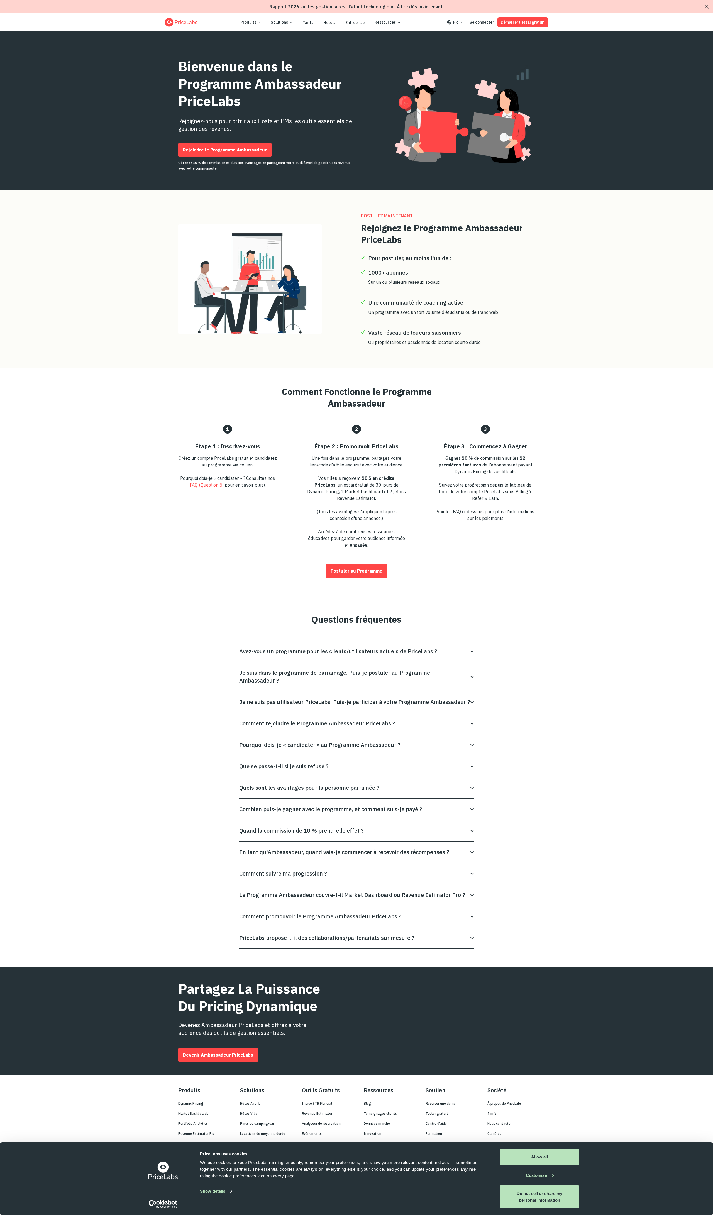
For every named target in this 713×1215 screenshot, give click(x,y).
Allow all (539, 1157)
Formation (434, 1133)
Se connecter (482, 22)
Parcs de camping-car (257, 1123)
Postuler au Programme (356, 571)
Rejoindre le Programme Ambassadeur (225, 150)
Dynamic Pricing (190, 1103)
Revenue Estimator (317, 1113)
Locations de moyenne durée (262, 1133)
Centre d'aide (436, 1123)
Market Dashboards (193, 1113)
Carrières (494, 1133)
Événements (312, 1133)
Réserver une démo (441, 1103)
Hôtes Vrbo (249, 1113)
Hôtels (329, 22)
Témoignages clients (380, 1113)
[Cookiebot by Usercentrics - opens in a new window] (163, 1204)
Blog (367, 1103)
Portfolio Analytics (193, 1123)
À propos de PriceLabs (504, 1103)
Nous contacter (499, 1123)
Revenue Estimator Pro (196, 1133)
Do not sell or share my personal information (539, 1196)
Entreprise (355, 22)
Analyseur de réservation (321, 1123)
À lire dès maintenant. (420, 6)
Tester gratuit (437, 1113)
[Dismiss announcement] (707, 7)
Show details (212, 1191)
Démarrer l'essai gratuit (523, 22)
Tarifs (307, 22)
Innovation (372, 1133)
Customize (536, 1175)
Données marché (377, 1123)
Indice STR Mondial (317, 1103)
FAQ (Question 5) (207, 485)
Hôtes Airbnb (250, 1103)
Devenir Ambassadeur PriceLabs (218, 1055)
